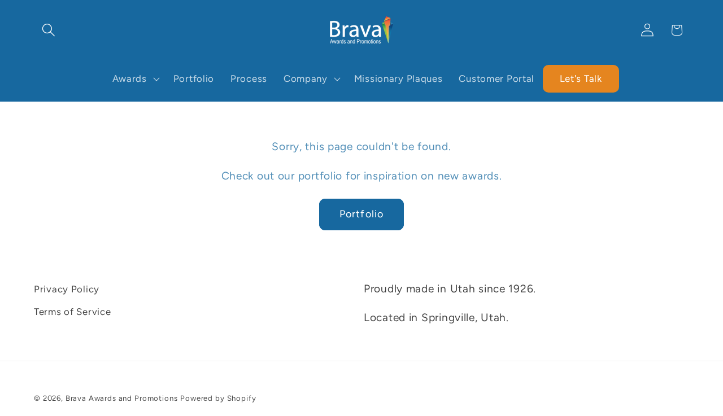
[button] (49, 30)
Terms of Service (72, 311)
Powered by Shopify (218, 397)
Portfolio (361, 214)
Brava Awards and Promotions (122, 397)
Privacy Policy (66, 289)
